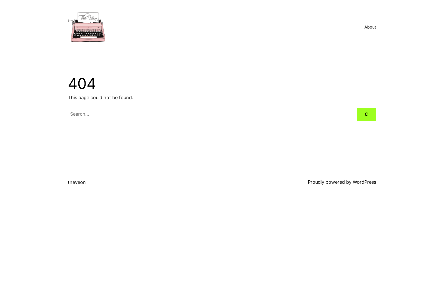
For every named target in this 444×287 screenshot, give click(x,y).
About (370, 27)
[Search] (366, 114)
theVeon (77, 182)
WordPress (364, 182)
